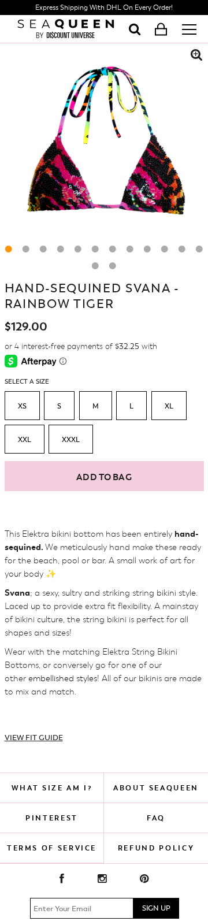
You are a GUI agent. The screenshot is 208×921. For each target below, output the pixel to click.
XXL (24, 440)
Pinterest (51, 818)
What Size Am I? (52, 787)
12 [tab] (199, 249)
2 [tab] (26, 249)
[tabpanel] (104, 147)
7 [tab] (112, 249)
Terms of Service (51, 848)
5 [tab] (78, 249)
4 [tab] (60, 249)
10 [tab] (164, 249)
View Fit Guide (34, 737)
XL (169, 406)
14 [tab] (112, 266)
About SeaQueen (156, 787)
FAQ (156, 818)
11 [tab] (182, 249)
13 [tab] (95, 266)
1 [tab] (8, 249)
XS (22, 406)
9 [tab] (147, 249)
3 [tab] (43, 249)
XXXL (71, 440)
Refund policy (156, 848)
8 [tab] (130, 249)
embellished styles (62, 678)
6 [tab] (95, 249)
